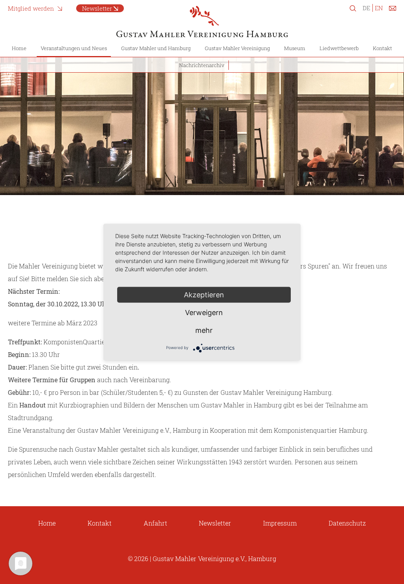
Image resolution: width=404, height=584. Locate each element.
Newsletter (97, 8)
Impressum (280, 523)
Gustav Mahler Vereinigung (237, 48)
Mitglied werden (31, 8)
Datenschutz (347, 523)
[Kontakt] (392, 10)
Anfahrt (155, 523)
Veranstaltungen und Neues (74, 48)
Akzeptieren (204, 294)
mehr (204, 330)
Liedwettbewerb (339, 48)
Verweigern (204, 312)
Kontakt (382, 48)
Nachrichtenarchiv (201, 65)
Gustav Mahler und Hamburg (156, 48)
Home (19, 48)
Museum (294, 48)
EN (379, 8)
